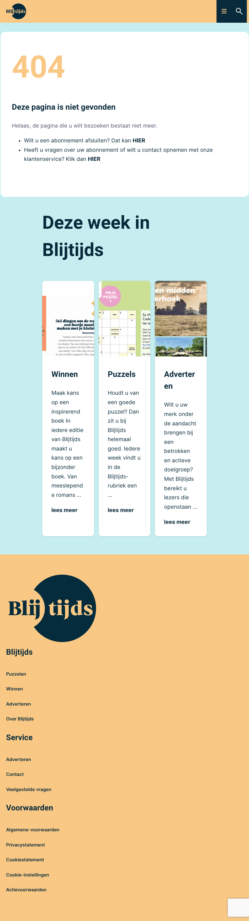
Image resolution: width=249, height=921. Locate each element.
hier (139, 141)
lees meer (64, 510)
